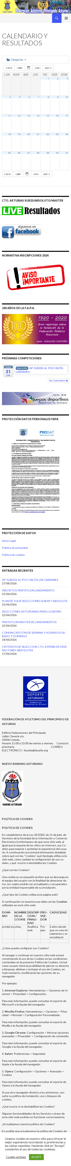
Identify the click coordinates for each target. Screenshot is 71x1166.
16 (57, 115)
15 (48, 115)
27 (28, 152)
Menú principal (66, 18)
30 (57, 152)
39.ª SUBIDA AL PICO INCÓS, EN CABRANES (30, 579)
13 (28, 115)
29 (48, 152)
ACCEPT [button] (36, 1157)
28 (38, 152)
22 (48, 134)
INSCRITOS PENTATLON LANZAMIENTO (28, 590)
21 (38, 134)
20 (28, 134)
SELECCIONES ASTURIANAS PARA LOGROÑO (32, 611)
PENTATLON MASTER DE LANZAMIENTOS (29, 622)
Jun (37, 67)
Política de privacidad (15, 547)
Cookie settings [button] (16, 1157)
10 (67, 97)
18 (9, 134)
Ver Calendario (57, 380)
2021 (47, 67)
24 (67, 134)
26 (19, 152)
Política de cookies (13, 554)
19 (19, 134)
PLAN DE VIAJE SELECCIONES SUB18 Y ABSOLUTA (34, 601)
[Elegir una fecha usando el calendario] (29, 68)
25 (9, 152)
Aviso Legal (9, 540)
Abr (20, 67)
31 (67, 152)
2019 (10, 67)
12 (19, 115)
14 (38, 115)
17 (67, 115)
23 (57, 134)
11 (9, 115)
